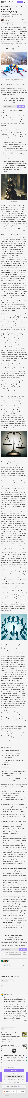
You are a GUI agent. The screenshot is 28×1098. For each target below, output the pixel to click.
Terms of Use (21, 952)
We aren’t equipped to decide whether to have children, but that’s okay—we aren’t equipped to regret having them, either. (10, 1037)
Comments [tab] (4, 981)
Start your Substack (10, 1091)
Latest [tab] (6, 1029)
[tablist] (7, 980)
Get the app (21, 1091)
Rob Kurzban (7, 19)
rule (18, 316)
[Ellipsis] (26, 994)
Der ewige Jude (16, 906)
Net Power (6, 765)
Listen (24, 20)
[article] (14, 1037)
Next (23, 970)
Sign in (25, 2)
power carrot (6, 811)
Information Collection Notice (15, 954)
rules (23, 87)
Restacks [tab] (11, 981)
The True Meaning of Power (11, 751)
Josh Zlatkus (10, 1039)
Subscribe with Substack (15, 1076)
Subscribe (19, 2)
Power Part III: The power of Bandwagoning (11, 757)
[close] (24, 1049)
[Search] (25, 1028)
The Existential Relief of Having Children (8, 1033)
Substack (7, 1095)
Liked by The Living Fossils (11, 995)
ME (5, 994)
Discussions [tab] (12, 1029)
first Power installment (11, 238)
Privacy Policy (16, 1082)
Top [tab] (3, 1029)
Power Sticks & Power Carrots (12, 753)
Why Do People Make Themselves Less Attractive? (10, 1046)
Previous (6, 970)
